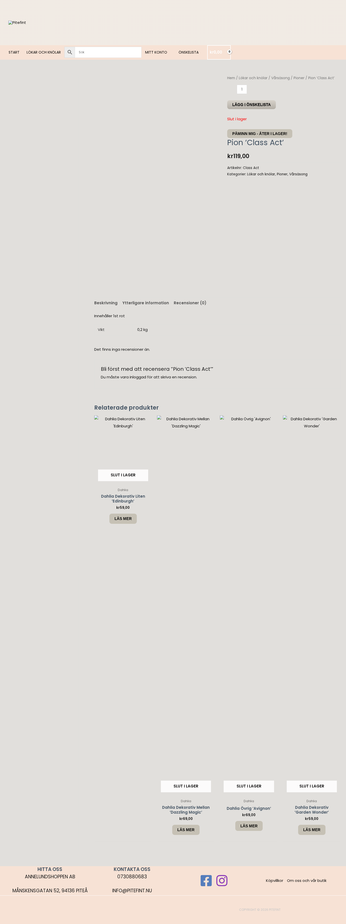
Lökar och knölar (253, 78)
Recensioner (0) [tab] (190, 303)
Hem (231, 78)
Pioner (299, 78)
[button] (169, 52)
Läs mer (123, 518)
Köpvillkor (274, 880)
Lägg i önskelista (251, 105)
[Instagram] (222, 880)
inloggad (138, 377)
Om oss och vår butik (306, 880)
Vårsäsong (280, 78)
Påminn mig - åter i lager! (259, 133)
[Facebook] (206, 880)
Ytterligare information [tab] (145, 303)
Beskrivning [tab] (106, 303)
